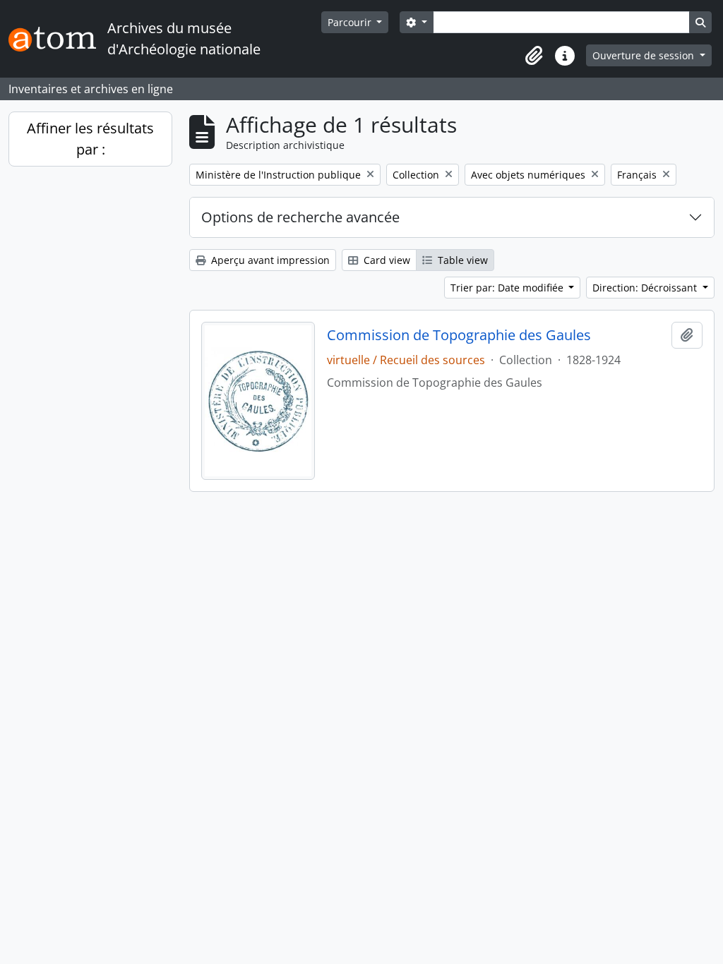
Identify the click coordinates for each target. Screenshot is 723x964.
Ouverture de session (644, 55)
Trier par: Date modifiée (508, 287)
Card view (385, 260)
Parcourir (351, 22)
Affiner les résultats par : (90, 139)
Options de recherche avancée (300, 217)
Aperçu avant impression (269, 260)
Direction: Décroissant (646, 287)
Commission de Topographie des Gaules (459, 335)
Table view (461, 260)
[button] (533, 55)
